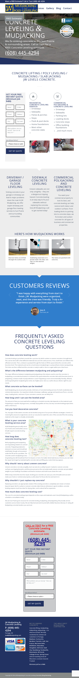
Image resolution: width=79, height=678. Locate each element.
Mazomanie (33, 652)
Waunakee (40, 646)
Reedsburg (36, 650)
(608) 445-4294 (39, 541)
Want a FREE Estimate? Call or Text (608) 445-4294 (25, 1)
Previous (10, 295)
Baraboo (32, 641)
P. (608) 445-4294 (12, 629)
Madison (32, 639)
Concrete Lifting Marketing (43, 675)
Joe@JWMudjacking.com (13, 635)
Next (69, 295)
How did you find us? (12, 140)
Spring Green (44, 654)
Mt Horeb (41, 652)
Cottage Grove (34, 654)
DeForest (40, 648)
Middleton (32, 646)
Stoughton (32, 648)
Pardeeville (44, 650)
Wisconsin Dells (40, 643)
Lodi (43, 641)
